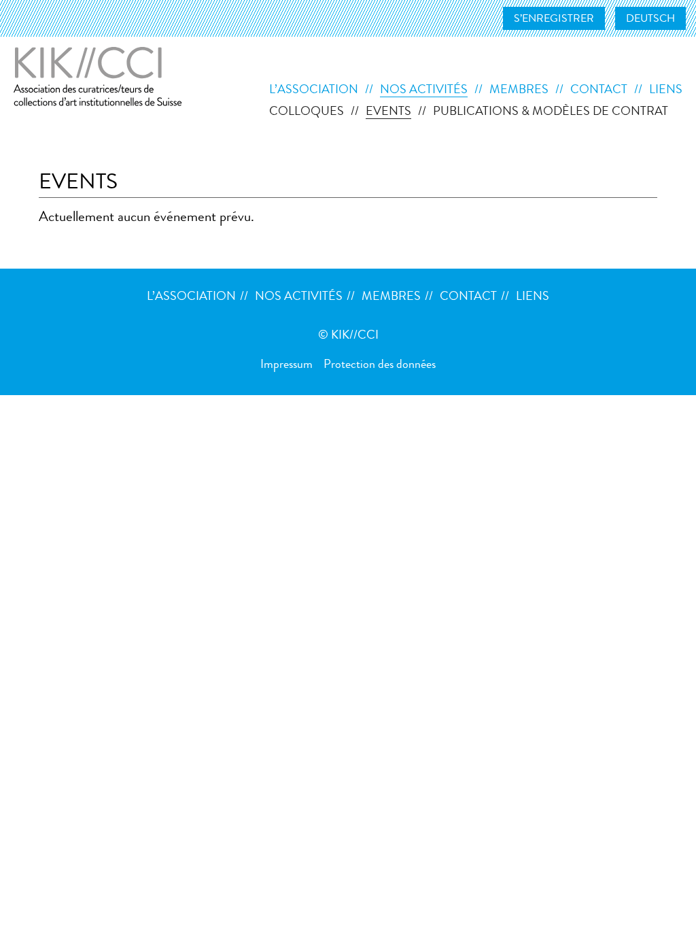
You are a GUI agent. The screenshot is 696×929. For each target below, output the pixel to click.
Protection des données (380, 365)
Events (388, 112)
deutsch (650, 19)
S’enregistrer (554, 19)
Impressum (286, 365)
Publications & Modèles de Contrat (550, 112)
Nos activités (424, 90)
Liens (665, 90)
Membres (519, 90)
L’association (313, 90)
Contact (598, 90)
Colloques (306, 112)
